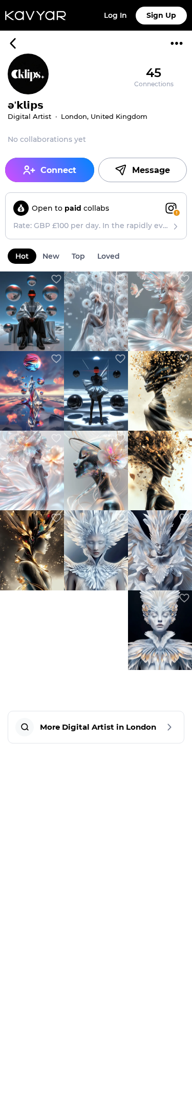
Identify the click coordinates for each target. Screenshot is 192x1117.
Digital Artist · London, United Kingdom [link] (77, 116)
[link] (32, 311)
